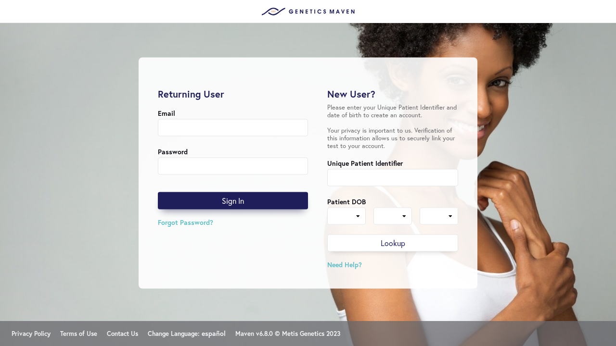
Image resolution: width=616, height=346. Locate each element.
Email (166, 113)
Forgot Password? (185, 222)
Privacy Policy (31, 334)
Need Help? (344, 264)
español (214, 333)
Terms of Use (78, 334)
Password (173, 151)
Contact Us (122, 334)
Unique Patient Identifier (365, 163)
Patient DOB (346, 201)
